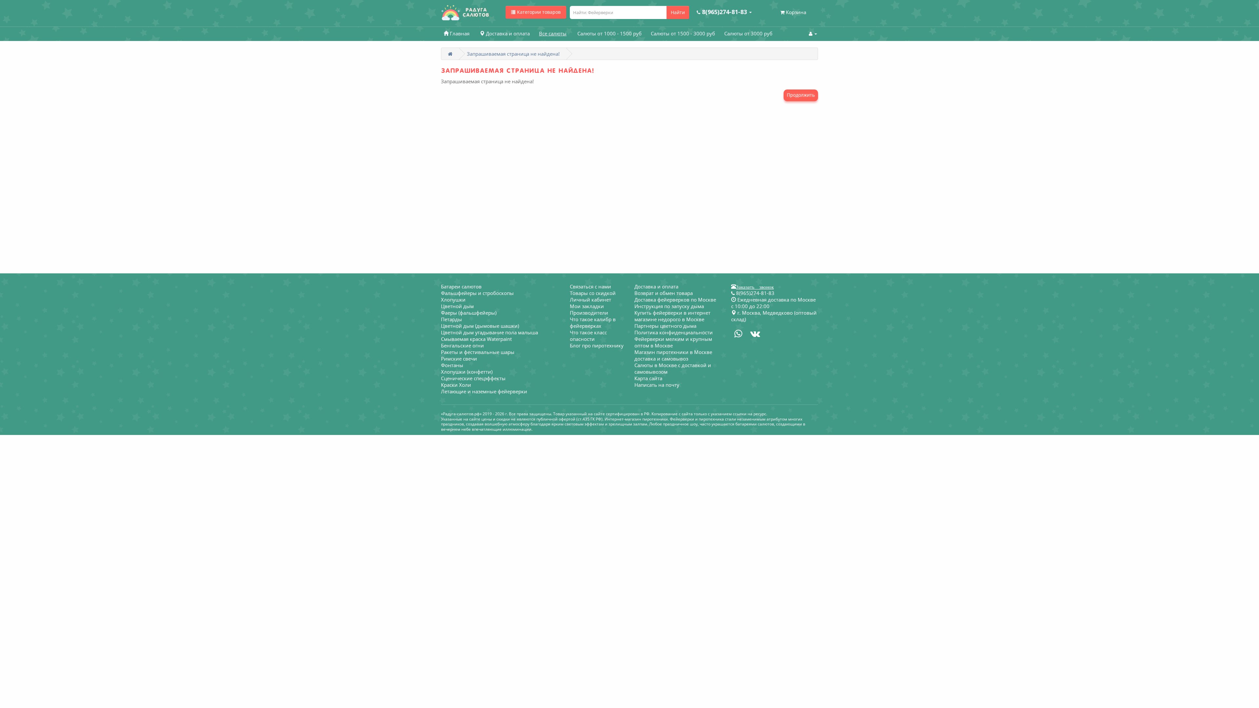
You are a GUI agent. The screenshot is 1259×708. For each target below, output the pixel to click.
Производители (589, 312)
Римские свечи (459, 358)
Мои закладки (587, 306)
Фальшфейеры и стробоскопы (477, 293)
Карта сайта (648, 378)
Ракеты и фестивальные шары (477, 352)
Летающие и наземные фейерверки (484, 391)
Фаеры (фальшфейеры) (468, 312)
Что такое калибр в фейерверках (593, 322)
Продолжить (801, 95)
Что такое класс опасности (588, 335)
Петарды (451, 319)
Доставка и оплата (656, 286)
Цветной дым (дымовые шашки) (480, 326)
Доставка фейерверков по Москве (675, 299)
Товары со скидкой (593, 293)
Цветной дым (457, 306)
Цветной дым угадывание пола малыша (489, 332)
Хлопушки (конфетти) (466, 371)
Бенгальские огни (462, 345)
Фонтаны (452, 365)
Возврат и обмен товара (663, 293)
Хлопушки (453, 299)
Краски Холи (456, 385)
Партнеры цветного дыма (665, 326)
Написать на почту (656, 385)
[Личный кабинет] (813, 33)
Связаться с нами (590, 286)
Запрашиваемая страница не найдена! (513, 53)
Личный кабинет (590, 299)
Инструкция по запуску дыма (669, 306)
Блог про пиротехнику (597, 345)
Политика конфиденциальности (673, 332)
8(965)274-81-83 (754, 293)
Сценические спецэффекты (473, 378)
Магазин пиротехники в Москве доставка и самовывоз (673, 355)
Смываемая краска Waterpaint (476, 339)
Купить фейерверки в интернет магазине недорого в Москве (672, 316)
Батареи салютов (461, 286)
